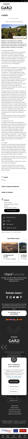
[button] (23, 240)
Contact (16, 421)
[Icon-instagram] (10, 297)
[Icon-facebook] (7, 297)
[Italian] (17, 319)
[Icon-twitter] (14, 297)
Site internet (9, 224)
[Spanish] (21, 319)
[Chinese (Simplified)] (9, 319)
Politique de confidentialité (14, 377)
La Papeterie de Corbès (8, 256)
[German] (16, 319)
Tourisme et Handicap (7, 421)
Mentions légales (7, 423)
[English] (12, 319)
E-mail (8, 221)
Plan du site (23, 421)
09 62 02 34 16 (10, 217)
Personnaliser (14, 386)
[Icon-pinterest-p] (21, 297)
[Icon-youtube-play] (17, 297)
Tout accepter (14, 381)
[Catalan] (7, 319)
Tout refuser (13, 391)
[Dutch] (10, 319)
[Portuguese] (19, 319)
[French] (14, 319)
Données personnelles (19, 423)
